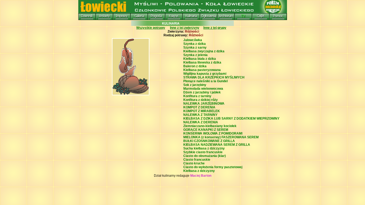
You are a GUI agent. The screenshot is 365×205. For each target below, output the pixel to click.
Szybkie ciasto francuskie (203, 152)
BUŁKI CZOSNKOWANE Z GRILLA (209, 141)
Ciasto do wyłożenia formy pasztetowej (212, 167)
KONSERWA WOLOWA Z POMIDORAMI (212, 133)
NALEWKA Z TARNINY (200, 115)
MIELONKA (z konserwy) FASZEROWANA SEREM (221, 137)
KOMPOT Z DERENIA (199, 107)
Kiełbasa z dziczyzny (199, 171)
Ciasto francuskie (196, 159)
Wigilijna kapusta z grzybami (204, 74)
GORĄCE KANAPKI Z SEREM (205, 130)
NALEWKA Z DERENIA (200, 122)
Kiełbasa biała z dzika (199, 59)
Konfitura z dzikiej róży (200, 100)
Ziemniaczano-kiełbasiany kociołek (209, 126)
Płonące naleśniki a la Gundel (205, 81)
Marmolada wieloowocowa (203, 88)
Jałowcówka (192, 40)
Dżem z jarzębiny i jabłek (202, 92)
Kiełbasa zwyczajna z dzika (203, 51)
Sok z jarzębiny (194, 85)
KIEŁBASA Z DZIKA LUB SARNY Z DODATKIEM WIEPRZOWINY (231, 118)
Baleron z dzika (195, 66)
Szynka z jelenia (195, 55)
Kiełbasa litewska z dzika (202, 62)
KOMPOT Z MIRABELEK (201, 111)
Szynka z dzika (194, 44)
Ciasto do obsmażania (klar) (204, 156)
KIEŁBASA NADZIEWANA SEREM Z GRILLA (216, 145)
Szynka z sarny (195, 47)
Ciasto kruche (194, 163)
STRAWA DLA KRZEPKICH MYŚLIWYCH (213, 77)
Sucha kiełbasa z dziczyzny (204, 148)
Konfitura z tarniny (197, 96)
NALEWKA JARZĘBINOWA (203, 103)
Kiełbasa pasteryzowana (202, 70)
